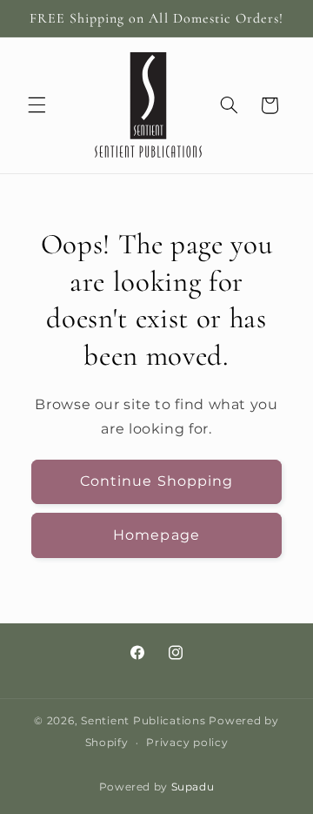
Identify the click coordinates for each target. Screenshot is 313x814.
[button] (37, 105)
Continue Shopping (156, 481)
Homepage (156, 535)
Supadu (193, 787)
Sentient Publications (143, 721)
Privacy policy (187, 743)
